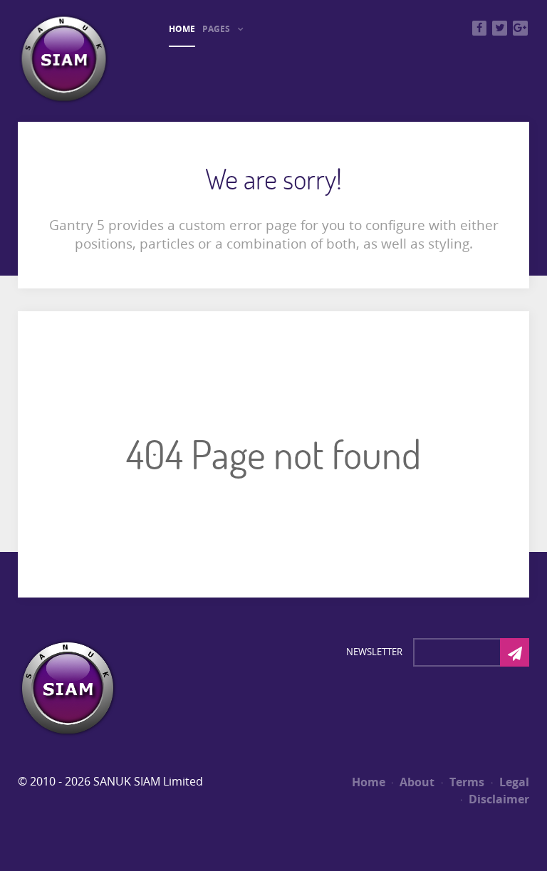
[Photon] (68, 687)
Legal (512, 782)
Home (368, 782)
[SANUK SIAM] (64, 58)
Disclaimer (497, 799)
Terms (465, 782)
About (415, 782)
